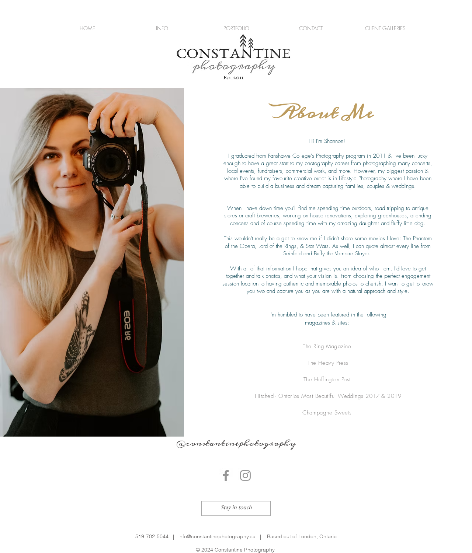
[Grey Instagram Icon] (245, 475)
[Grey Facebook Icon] (226, 475)
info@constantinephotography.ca (217, 536)
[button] (162, 28)
